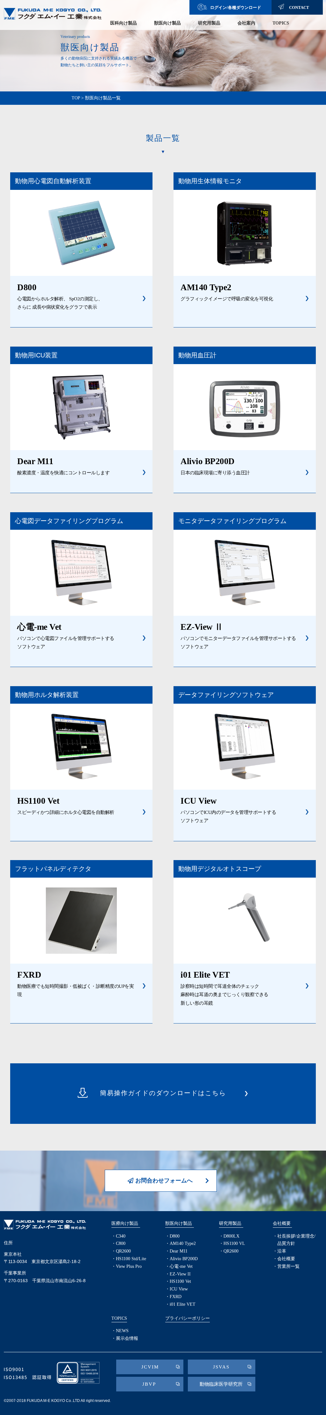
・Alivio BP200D (181, 1258)
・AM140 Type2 (180, 1243)
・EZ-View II (178, 1274)
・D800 (172, 1236)
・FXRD (173, 1296)
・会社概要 (284, 1258)
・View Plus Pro (126, 1266)
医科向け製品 (123, 23)
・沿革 (279, 1251)
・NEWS (120, 1330)
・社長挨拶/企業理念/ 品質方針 (294, 1240)
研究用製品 (209, 23)
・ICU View (176, 1289)
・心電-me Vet (179, 1266)
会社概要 (282, 1223)
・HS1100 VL (232, 1243)
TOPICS (281, 23)
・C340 (118, 1236)
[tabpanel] (163, 45)
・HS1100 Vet (178, 1281)
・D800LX (229, 1236)
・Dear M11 (176, 1251)
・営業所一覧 (286, 1266)
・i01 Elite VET (180, 1304)
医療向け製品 (124, 1223)
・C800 (118, 1243)
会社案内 (246, 23)
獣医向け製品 (167, 23)
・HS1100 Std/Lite (128, 1258)
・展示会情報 (124, 1338)
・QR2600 (121, 1251)
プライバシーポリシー (187, 1318)
